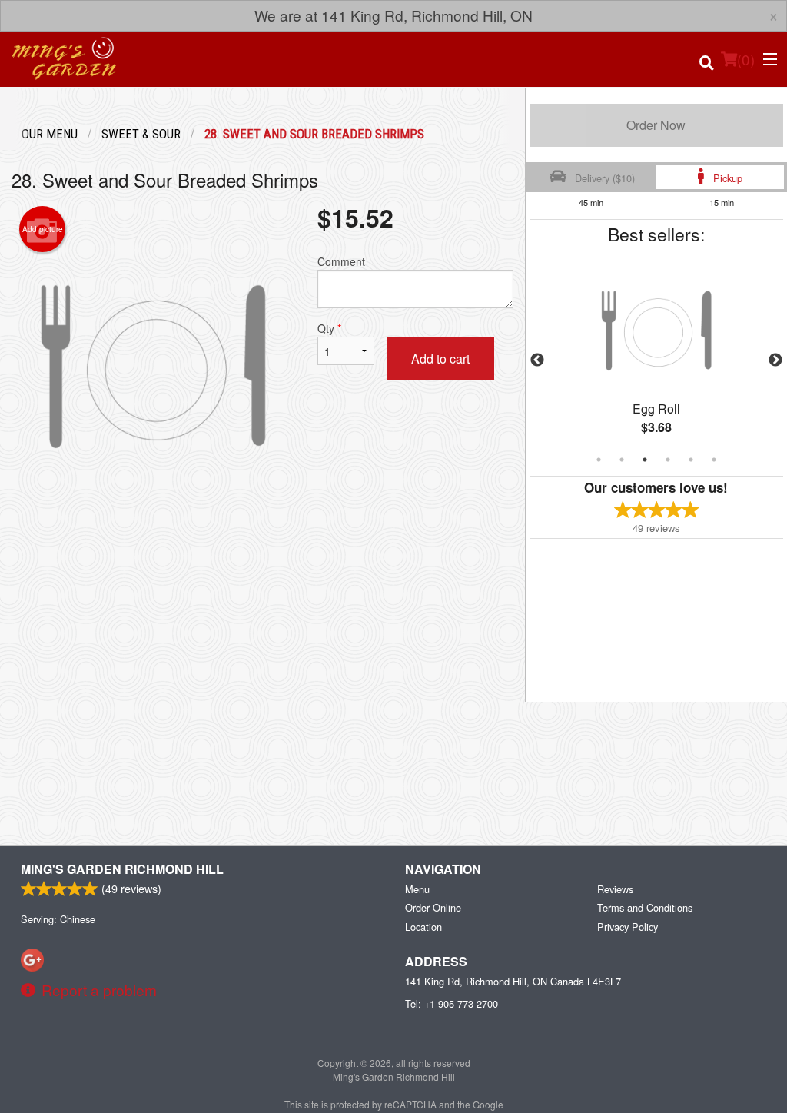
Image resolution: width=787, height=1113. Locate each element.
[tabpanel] (656, 360)
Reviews (615, 889)
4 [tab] (668, 459)
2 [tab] (621, 459)
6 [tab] (714, 459)
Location (423, 926)
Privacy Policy (627, 926)
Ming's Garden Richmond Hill (122, 869)
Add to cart (440, 358)
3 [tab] (645, 459)
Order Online (433, 907)
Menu (417, 889)
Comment (341, 261)
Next (775, 360)
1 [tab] (598, 459)
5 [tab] (691, 459)
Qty (329, 328)
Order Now (656, 125)
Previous (537, 360)
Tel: (451, 1003)
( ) (746, 58)
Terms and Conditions (644, 907)
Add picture (42, 229)
